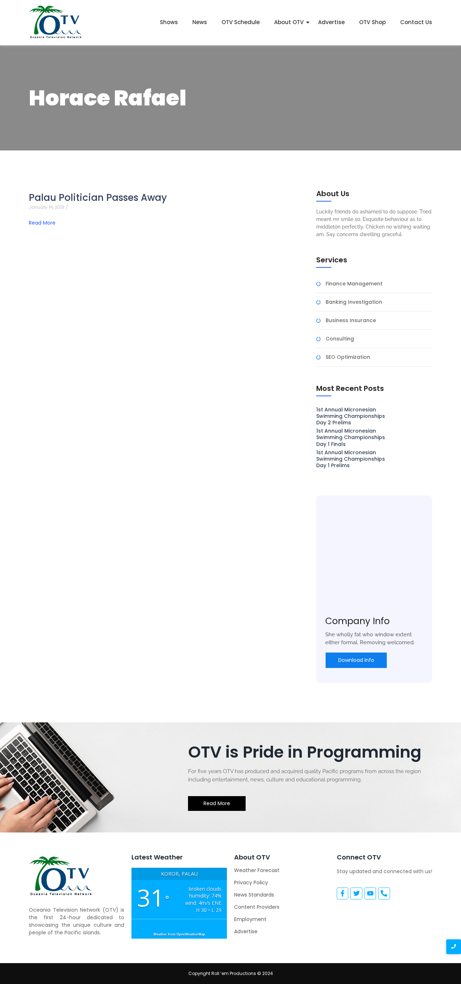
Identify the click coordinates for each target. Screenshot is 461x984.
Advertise (331, 22)
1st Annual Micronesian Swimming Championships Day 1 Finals (350, 437)
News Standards (254, 894)
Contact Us (416, 22)
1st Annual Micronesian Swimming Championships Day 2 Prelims (350, 416)
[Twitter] (356, 893)
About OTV (289, 22)
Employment (250, 919)
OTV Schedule (240, 22)
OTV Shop (372, 22)
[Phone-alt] (384, 893)
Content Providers (256, 907)
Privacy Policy (251, 882)
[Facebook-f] (342, 893)
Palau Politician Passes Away (98, 198)
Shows (169, 22)
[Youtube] (370, 893)
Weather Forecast (256, 870)
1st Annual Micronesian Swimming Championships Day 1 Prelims (350, 459)
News (199, 22)
